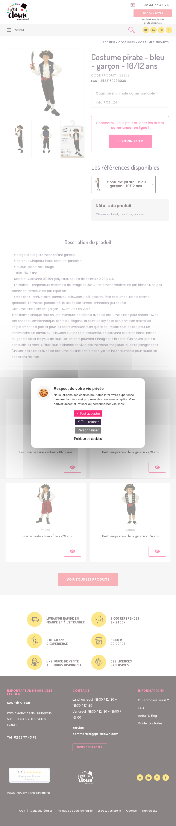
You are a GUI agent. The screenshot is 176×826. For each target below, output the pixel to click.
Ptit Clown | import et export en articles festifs (18, 11)
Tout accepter (89, 413)
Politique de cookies (88, 438)
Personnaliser (88, 430)
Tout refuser (89, 422)
